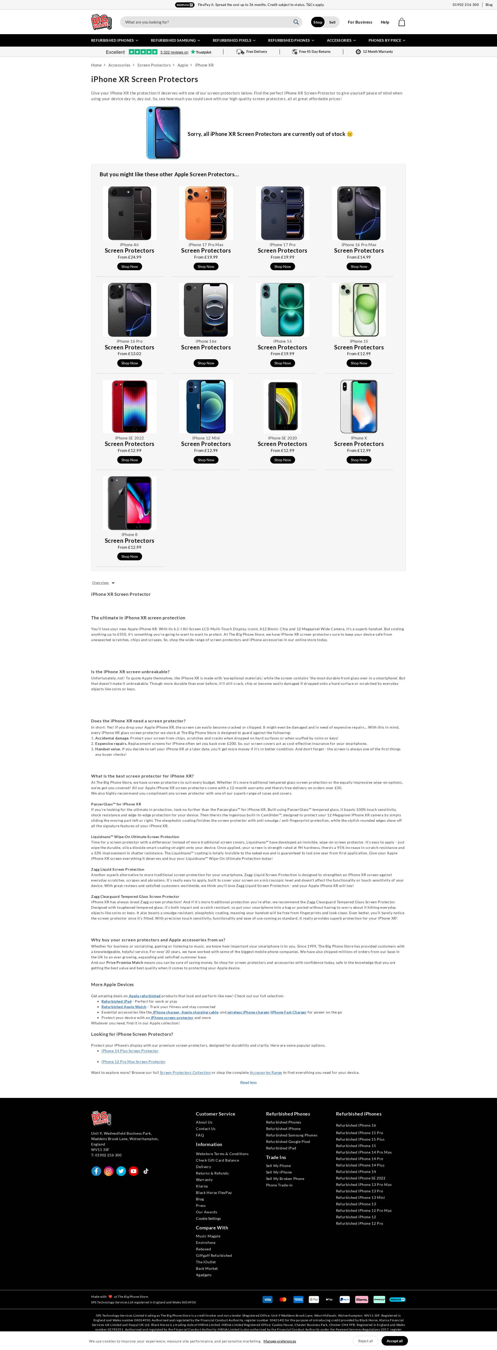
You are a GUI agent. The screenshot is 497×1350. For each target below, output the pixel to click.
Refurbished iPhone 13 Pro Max (364, 1184)
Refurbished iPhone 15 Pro (359, 1133)
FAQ (200, 1135)
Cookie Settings (208, 1218)
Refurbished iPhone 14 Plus (360, 1165)
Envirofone (205, 1242)
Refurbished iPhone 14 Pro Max (364, 1152)
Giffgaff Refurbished (214, 1255)
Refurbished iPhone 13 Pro (359, 1191)
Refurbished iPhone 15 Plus (360, 1139)
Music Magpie (208, 1236)
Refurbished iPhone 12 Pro (359, 1223)
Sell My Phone (278, 1165)
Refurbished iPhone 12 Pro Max (364, 1210)
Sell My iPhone (279, 1172)
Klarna (202, 1186)
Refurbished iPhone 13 (356, 1204)
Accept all (395, 1341)
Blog (489, 5)
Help (385, 22)
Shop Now (129, 266)
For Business (360, 22)
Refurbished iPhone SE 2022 (361, 1178)
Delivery (203, 1166)
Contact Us (205, 1128)
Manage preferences (280, 1341)
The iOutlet (206, 1262)
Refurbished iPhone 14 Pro (359, 1158)
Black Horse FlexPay (214, 1192)
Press (201, 1205)
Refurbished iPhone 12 (356, 1217)
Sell (332, 22)
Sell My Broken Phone (285, 1178)
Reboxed (203, 1249)
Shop (317, 22)
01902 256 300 (466, 5)
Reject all (365, 1341)
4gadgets (203, 1275)
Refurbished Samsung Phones (292, 1135)
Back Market (207, 1268)
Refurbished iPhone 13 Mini (360, 1197)
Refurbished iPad (281, 1148)
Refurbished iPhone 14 (356, 1171)
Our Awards (206, 1212)
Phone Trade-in (279, 1185)
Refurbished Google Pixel (288, 1141)
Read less (248, 1082)
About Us (204, 1122)
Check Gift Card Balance (217, 1160)
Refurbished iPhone (283, 1128)
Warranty (204, 1179)
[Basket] (402, 22)
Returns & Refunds (212, 1173)
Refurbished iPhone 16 (356, 1125)
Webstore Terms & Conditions (222, 1153)
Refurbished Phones (283, 1122)
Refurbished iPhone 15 (356, 1145)
